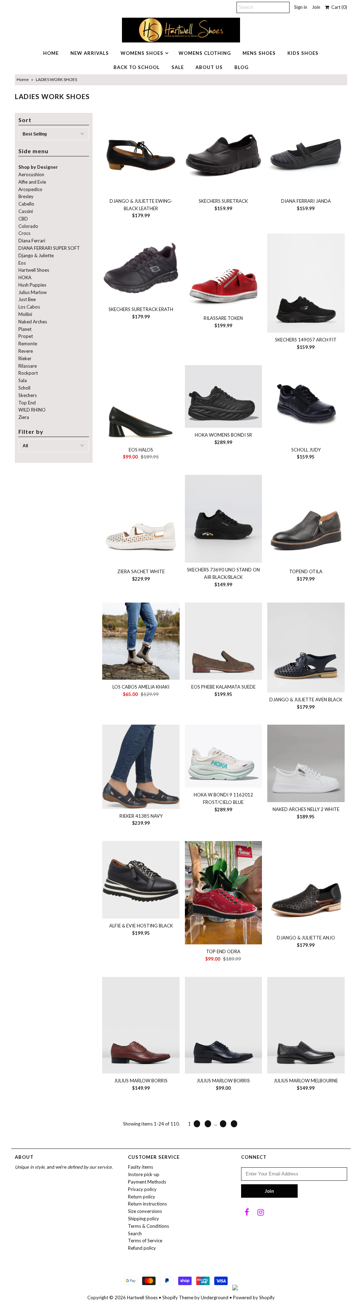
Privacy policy (142, 1189)
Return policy (141, 1196)
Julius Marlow (32, 292)
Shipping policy (143, 1218)
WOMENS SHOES (142, 53)
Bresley (26, 196)
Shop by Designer (38, 167)
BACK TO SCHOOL (136, 67)
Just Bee (27, 299)
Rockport (28, 373)
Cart (338, 7)
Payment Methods (147, 1182)
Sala (22, 380)
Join (316, 7)
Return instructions (147, 1204)
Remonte (27, 343)
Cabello (26, 204)
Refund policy (142, 1248)
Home (23, 79)
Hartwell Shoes (33, 270)
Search (135, 1233)
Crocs (24, 233)
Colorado (28, 226)
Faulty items (140, 1167)
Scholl (24, 388)
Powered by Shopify (254, 1297)
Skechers (27, 395)
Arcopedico (30, 189)
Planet (24, 329)
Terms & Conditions (148, 1226)
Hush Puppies (32, 285)
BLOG (241, 67)
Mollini (25, 314)
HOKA (24, 277)
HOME (51, 53)
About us (209, 67)
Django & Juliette (36, 255)
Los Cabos (29, 307)
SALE (177, 67)
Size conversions (145, 1211)
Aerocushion (31, 174)
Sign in (300, 7)
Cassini (25, 211)
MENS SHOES (259, 53)
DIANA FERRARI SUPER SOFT (49, 248)
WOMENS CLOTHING (205, 53)
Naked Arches (32, 321)
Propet (25, 336)
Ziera (23, 417)
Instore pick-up (143, 1174)
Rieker (24, 358)
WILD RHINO (32, 410)
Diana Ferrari (31, 240)
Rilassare (27, 366)
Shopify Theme (177, 1297)
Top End (27, 402)
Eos (22, 263)
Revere (25, 351)
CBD (23, 218)
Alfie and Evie (32, 182)
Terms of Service (145, 1240)
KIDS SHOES (303, 53)
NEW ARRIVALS (89, 53)
